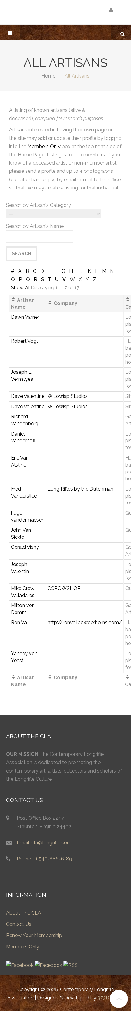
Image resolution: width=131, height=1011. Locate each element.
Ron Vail (20, 622)
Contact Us (18, 924)
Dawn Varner (25, 317)
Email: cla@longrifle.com (44, 843)
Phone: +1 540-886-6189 (44, 859)
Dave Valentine (27, 396)
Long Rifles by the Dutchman (80, 489)
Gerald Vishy (25, 547)
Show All (21, 287)
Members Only (44, 146)
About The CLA (23, 913)
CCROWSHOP (64, 588)
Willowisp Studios (68, 396)
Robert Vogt (24, 341)
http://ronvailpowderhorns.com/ (85, 622)
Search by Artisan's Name (35, 226)
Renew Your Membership (34, 935)
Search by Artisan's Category (38, 205)
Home (48, 76)
